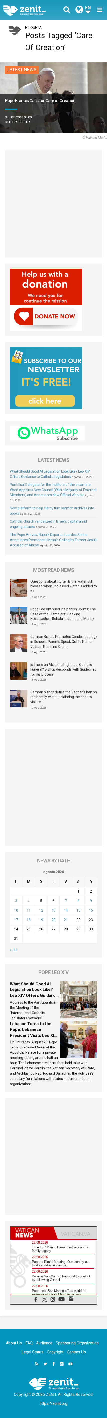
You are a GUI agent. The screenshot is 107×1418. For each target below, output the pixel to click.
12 (41, 910)
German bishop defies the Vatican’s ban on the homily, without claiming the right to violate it (63, 697)
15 (78, 910)
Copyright (55, 1352)
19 (41, 920)
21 (66, 920)
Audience (44, 1343)
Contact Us (76, 1352)
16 (91, 910)
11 (29, 910)
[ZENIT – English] (30, 10)
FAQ (29, 1343)
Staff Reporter (17, 122)
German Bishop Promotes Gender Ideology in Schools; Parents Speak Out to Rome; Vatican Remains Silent (63, 641)
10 (16, 910)
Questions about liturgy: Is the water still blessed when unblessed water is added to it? (63, 586)
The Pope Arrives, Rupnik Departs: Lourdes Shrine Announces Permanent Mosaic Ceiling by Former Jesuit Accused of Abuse (53, 540)
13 (53, 910)
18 (29, 920)
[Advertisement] (53, 203)
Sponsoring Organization (77, 1343)
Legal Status (32, 1352)
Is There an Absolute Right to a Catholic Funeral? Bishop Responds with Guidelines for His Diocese (63, 669)
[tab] (32, 1233)
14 (66, 910)
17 (16, 920)
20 (53, 920)
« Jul (13, 950)
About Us (14, 1343)
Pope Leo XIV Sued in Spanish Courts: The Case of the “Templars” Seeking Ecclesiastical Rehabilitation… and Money (63, 614)
